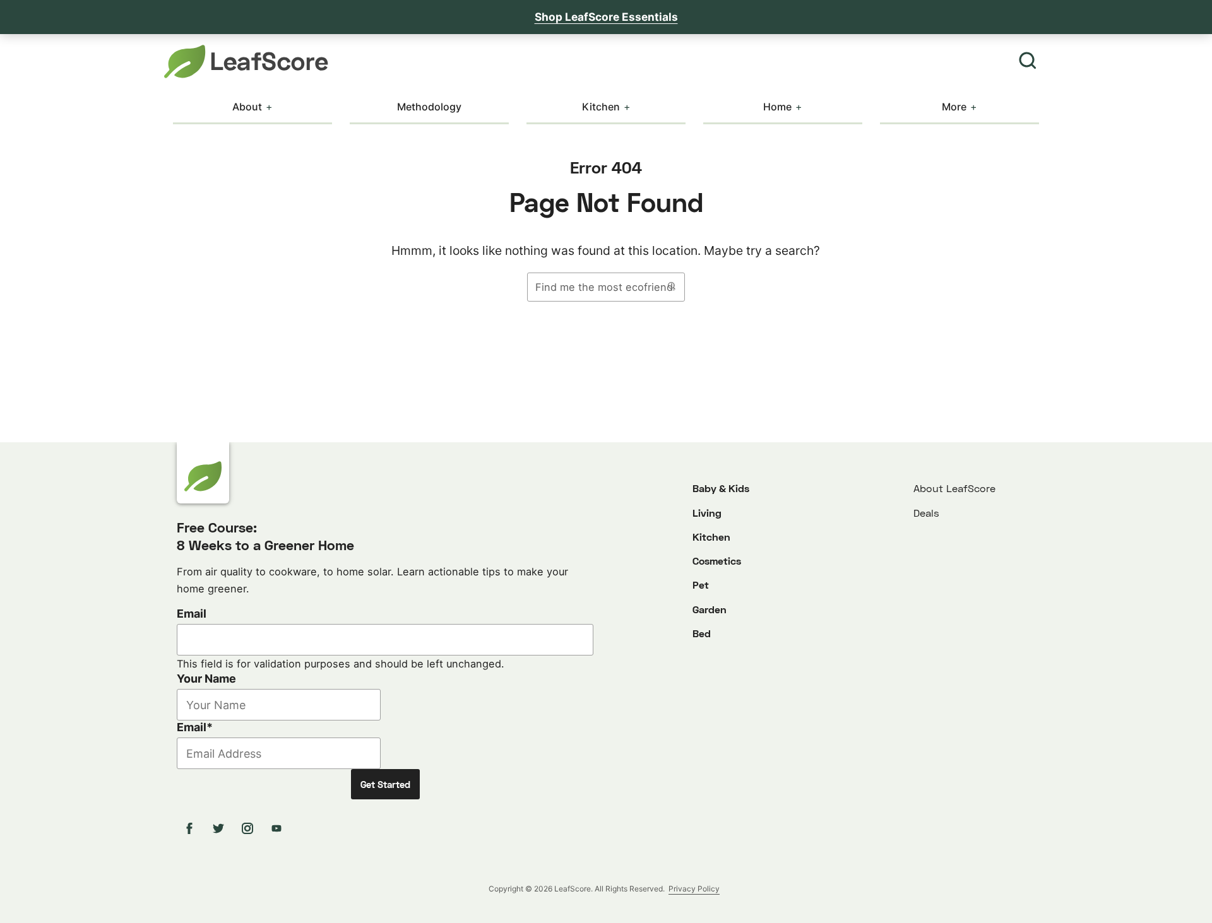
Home (777, 106)
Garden (709, 609)
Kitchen (601, 106)
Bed (701, 633)
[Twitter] (220, 828)
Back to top (1168, 902)
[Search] (1027, 61)
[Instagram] (249, 828)
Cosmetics (716, 561)
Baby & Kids (720, 488)
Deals (926, 513)
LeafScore (246, 61)
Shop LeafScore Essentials (606, 16)
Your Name (206, 678)
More (954, 106)
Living (707, 513)
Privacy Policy (694, 888)
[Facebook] (191, 828)
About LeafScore (954, 488)
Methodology (429, 106)
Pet (700, 585)
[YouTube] (278, 828)
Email (191, 613)
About (247, 106)
